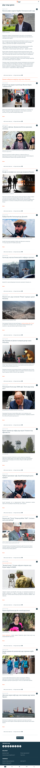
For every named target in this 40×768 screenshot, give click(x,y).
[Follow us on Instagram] (11, 746)
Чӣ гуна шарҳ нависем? (24, 753)
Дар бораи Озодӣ (5, 753)
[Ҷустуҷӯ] (34, 766)
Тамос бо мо (22, 755)
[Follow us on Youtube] (8, 746)
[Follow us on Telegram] (15, 746)
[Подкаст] (20, 746)
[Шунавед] (12, 766)
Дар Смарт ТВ (22, 761)
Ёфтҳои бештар (20, 737)
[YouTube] (19, 766)
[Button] (8, 75)
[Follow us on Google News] (3, 746)
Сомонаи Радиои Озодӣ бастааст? (8, 755)
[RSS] (18, 746)
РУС (27, 766)
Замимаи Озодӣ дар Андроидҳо (8, 761)
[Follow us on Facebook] (6, 746)
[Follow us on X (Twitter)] (13, 746)
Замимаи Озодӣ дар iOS (6, 763)
